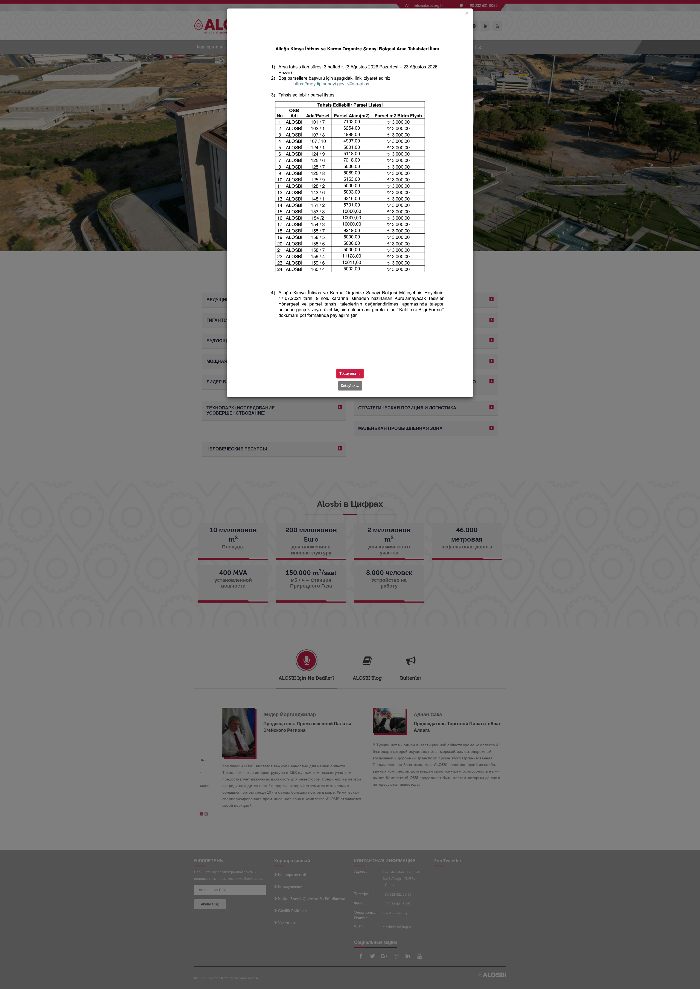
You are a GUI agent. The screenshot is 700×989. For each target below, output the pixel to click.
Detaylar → (350, 386)
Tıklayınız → (350, 373)
